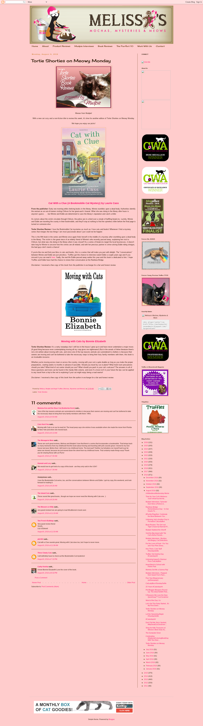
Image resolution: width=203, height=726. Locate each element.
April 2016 (150, 659)
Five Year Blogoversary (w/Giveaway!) (154, 579)
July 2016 (150, 649)
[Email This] (99, 388)
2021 (146, 459)
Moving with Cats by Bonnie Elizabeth (83, 341)
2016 (146, 475)
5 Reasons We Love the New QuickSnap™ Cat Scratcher (157, 596)
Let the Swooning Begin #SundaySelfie (155, 615)
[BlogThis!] (102, 388)
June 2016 (150, 653)
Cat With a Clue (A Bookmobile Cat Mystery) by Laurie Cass (83, 203)
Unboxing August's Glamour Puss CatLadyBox (156, 560)
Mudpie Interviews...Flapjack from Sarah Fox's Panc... (156, 574)
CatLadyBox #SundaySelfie (156, 583)
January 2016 (151, 669)
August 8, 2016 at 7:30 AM (47, 456)
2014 (146, 676)
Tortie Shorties (42, 392)
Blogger (111, 719)
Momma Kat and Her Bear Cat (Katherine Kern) (56, 408)
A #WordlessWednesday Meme (157, 493)
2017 (146, 471)
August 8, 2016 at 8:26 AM (47, 486)
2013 (146, 679)
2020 (146, 462)
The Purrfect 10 (125, 46)
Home (35, 46)
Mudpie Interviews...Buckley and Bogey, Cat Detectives (157, 539)
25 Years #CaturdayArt (154, 587)
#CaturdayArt (151, 619)
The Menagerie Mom (45, 440)
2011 (146, 686)
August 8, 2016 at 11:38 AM (48, 545)
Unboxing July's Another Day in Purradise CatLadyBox (157, 520)
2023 (146, 452)
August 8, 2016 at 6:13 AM (47, 433)
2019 (146, 465)
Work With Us (144, 46)
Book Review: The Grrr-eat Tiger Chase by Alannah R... (157, 526)
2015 (146, 673)
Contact (160, 46)
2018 (146, 468)
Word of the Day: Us (153, 600)
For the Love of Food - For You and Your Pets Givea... (157, 544)
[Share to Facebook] (107, 388)
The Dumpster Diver (153, 633)
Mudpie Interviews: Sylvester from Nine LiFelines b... (156, 503)
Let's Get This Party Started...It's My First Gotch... (157, 604)
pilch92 (40, 539)
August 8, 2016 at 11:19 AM (48, 513)
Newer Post (36, 583)
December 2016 (152, 478)
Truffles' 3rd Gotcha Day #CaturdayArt (155, 555)
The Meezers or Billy (46, 507)
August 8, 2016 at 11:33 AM (48, 532)
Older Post (131, 583)
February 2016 (151, 666)
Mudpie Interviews (84, 46)
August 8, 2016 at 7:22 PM (47, 559)
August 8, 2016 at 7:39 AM (47, 470)
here (53, 257)
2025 (146, 446)
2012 (146, 683)
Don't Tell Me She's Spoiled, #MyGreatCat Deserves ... (156, 623)
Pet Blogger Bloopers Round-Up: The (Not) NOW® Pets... (157, 591)
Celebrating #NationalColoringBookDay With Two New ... (157, 638)
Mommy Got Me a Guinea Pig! (157, 570)
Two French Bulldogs (46, 521)
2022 (146, 455)
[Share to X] (105, 388)
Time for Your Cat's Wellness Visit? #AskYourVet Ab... (156, 497)
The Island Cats (44, 493)
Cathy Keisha (43, 567)
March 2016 (150, 662)
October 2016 (151, 484)
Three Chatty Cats (45, 553)
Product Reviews (61, 46)
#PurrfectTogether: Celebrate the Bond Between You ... (156, 515)
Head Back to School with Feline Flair (155, 565)
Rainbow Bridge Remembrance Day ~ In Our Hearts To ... (157, 509)
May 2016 (150, 656)
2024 (146, 449)
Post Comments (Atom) (50, 587)
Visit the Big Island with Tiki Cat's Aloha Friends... (156, 534)
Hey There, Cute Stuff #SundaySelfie (154, 550)
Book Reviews (105, 46)
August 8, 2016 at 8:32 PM (47, 573)
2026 (146, 442)
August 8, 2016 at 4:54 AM (47, 417)
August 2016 (151, 491)
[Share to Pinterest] (110, 388)
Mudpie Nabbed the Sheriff (156, 530)
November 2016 (152, 481)
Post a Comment (41, 578)
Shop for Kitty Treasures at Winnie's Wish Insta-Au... (156, 629)
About (45, 46)
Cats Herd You (43, 424)
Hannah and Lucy (44, 463)
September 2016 (152, 487)
